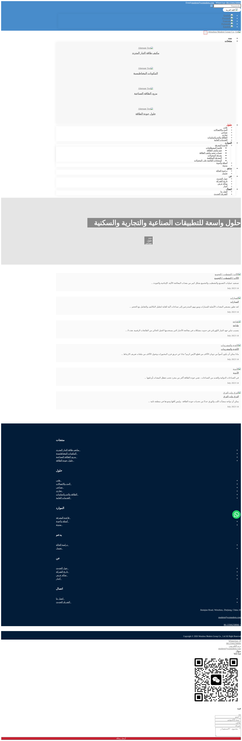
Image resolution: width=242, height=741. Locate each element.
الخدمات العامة (220, 140)
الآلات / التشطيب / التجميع (226, 278)
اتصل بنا (223, 192)
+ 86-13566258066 (232, 625)
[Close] (240, 714)
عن (230, 176)
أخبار (58, 579)
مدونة (58, 525)
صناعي (224, 132)
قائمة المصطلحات (214, 148)
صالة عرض (222, 184)
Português (226, 24)
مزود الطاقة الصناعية (66, 457)
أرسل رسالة (121, 738)
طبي (225, 127)
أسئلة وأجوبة (221, 163)
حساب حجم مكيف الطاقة (210, 153)
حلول (229, 124)
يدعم (229, 168)
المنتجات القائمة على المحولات (208, 160)
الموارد (228, 142)
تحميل (224, 173)
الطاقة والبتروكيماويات (217, 137)
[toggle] (205, 32)
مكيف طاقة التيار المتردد (67, 450)
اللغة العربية (231, 10)
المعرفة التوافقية (214, 158)
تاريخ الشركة (221, 181)
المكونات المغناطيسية (66, 453)
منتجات (228, 41)
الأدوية (236, 372)
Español (227, 26)
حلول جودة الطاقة (64, 460)
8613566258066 (233, 3)
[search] (211, 5)
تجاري (224, 135)
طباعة (236, 325)
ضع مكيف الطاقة (214, 150)
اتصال (229, 189)
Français (227, 21)
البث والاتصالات (220, 130)
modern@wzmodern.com (202, 3)
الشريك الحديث (220, 194)
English (227, 15)
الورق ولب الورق (231, 396)
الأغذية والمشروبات (230, 349)
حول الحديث (222, 179)
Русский (226, 18)
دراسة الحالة (221, 171)
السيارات (234, 301)
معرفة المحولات (215, 155)
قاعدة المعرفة (221, 145)
